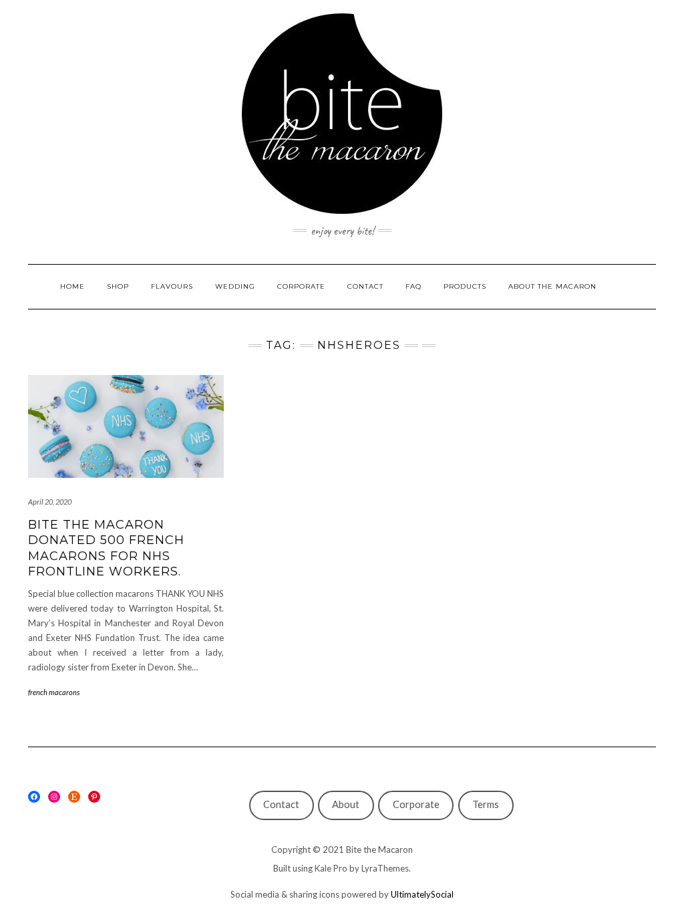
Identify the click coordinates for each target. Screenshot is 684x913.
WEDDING (235, 286)
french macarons (53, 692)
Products (465, 286)
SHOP (118, 286)
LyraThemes (385, 868)
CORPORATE (301, 286)
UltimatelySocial (422, 894)
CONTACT (365, 286)
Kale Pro (331, 868)
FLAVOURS (172, 286)
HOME (72, 286)
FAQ (413, 286)
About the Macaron (552, 286)
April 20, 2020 (49, 501)
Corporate (416, 804)
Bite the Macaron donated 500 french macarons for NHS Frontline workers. (106, 548)
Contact (281, 804)
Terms (485, 804)
